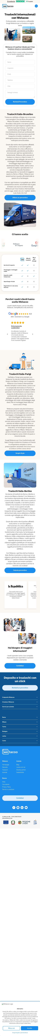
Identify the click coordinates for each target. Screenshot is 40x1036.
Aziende (4, 772)
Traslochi (5, 770)
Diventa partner (21, 770)
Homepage (5, 764)
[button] (36, 6)
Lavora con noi (20, 767)
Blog (17, 764)
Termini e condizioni (8, 789)
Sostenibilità (20, 772)
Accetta (29, 1028)
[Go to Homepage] (7, 6)
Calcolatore (5, 784)
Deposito (5, 767)
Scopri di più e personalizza (20, 1032)
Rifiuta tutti (11, 1028)
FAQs (3, 782)
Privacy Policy (6, 787)
